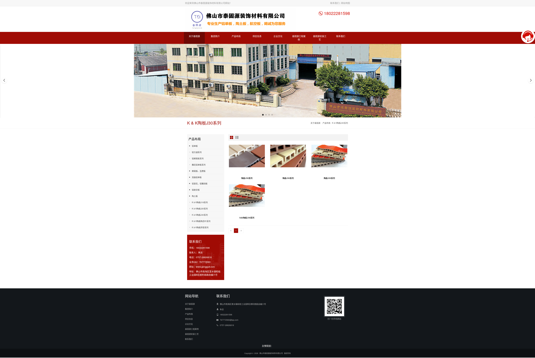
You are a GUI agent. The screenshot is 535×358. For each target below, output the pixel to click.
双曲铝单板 (197, 177)
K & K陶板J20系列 (200, 208)
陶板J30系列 (246, 178)
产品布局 (236, 36)
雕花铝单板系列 (199, 164)
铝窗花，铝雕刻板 (199, 183)
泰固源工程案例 (299, 38)
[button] (263, 114)
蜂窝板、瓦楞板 (199, 171)
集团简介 (215, 36)
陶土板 (195, 196)
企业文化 (277, 36)
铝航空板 (196, 189)
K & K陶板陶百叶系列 (201, 221)
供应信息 (257, 36)
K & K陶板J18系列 (200, 202)
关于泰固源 (194, 36)
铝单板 (195, 145)
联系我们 (334, 3)
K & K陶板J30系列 (340, 122)
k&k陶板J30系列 (246, 217)
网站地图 (345, 3)
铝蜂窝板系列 (198, 158)
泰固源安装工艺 (319, 38)
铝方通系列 (197, 152)
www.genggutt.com (205, 266)
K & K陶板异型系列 (200, 227)
